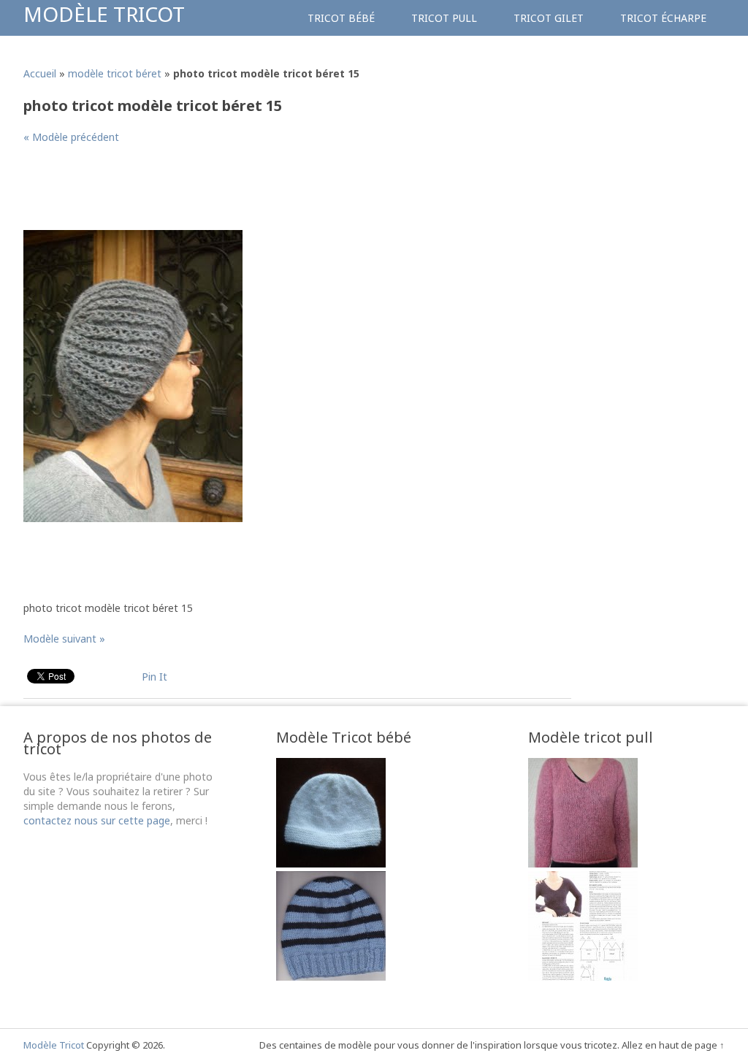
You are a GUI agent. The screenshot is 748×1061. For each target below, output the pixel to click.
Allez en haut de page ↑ (673, 1045)
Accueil (39, 73)
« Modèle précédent (71, 137)
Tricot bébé (341, 18)
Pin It (154, 676)
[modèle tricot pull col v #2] (583, 977)
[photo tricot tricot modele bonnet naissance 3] (331, 863)
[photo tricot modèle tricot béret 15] (133, 518)
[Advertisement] (289, 193)
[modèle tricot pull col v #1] (583, 863)
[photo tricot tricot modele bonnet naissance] (331, 977)
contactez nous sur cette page (96, 820)
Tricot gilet (549, 18)
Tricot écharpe (663, 18)
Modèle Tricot (104, 14)
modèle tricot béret (114, 73)
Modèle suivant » (64, 639)
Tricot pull (444, 18)
